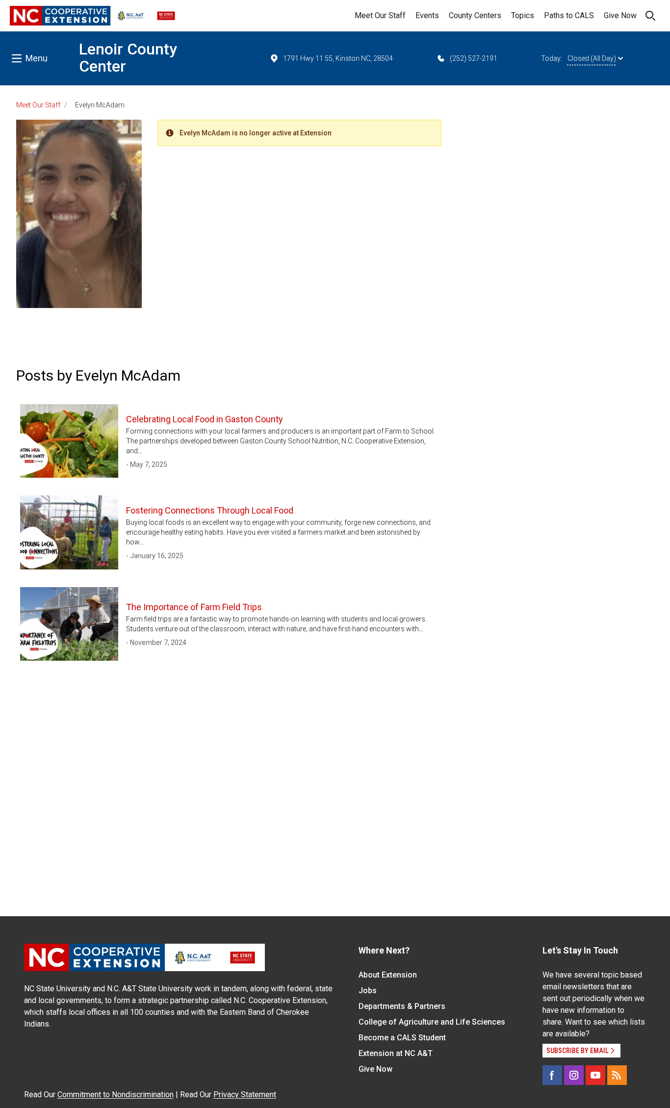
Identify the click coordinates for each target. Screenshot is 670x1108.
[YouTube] (595, 1075)
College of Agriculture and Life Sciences (432, 1022)
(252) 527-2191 (473, 58)
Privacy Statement (244, 1094)
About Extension (388, 974)
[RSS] (617, 1075)
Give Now (620, 15)
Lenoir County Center (128, 58)
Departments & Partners (402, 1006)
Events (427, 15)
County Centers (475, 15)
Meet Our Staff (380, 15)
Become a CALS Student (402, 1037)
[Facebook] (552, 1075)
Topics (522, 15)
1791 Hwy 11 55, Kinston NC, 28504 (338, 58)
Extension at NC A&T (396, 1053)
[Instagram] (574, 1075)
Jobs (368, 990)
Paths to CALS (569, 15)
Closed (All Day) (591, 58)
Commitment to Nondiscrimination (115, 1094)
